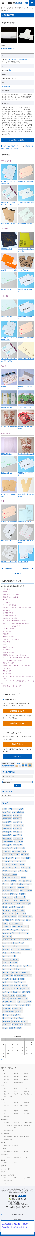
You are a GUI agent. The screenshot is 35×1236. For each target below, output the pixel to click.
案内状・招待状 (8, 647)
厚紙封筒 (22, 894)
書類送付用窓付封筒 (9, 615)
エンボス (17, 854)
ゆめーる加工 (16, 851)
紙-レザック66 (8, 975)
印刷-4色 (6, 884)
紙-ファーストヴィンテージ (12, 966)
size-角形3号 (7, 832)
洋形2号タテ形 (18, 1094)
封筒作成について (17, 723)
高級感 (19, 1028)
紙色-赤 (5, 998)
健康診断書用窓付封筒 (10, 618)
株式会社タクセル (17, 1214)
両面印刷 (6, 871)
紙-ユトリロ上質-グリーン (20, 972)
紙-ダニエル (15, 949)
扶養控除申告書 (8, 1130)
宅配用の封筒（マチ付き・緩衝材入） (15, 655)
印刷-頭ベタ (14, 894)
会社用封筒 (6, 589)
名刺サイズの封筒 (8, 636)
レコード (17, 868)
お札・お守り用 (19, 848)
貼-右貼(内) (19, 1018)
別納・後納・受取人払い (11, 594)
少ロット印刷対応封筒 (7, 1175)
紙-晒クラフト (8, 982)
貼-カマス (19, 1011)
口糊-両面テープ (24, 900)
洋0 (5, 1177)
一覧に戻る (17, 573)
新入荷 (3, 1172)
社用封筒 (27, 146)
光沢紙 (25, 871)
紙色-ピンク (17, 992)
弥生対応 (15, 910)
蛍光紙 (22, 1005)
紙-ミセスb (6, 972)
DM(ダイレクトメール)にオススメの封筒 (16, 657)
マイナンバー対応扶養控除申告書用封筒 (16, 623)
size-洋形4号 (7, 819)
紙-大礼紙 (13, 979)
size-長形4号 (7, 845)
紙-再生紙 (28, 975)
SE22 (6, 1163)
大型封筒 (6, 634)
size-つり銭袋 (18, 809)
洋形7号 (6, 1113)
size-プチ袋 (7, 812)
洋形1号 (16, 1102)
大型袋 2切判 (8, 1151)
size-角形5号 (17, 832)
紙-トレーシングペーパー (11, 953)
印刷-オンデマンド (25, 884)
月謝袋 (5, 591)
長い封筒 (15, 1025)
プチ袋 (25, 1157)
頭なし (5, 1028)
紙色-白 (4, 366)
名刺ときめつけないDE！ (11, 639)
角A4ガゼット (8, 1139)
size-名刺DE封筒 (18, 812)
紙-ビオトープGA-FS (10, 962)
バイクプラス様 (23, 270)
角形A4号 (16, 1076)
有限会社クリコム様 (24, 521)
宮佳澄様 (4, 386)
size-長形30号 (18, 845)
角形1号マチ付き (9, 1136)
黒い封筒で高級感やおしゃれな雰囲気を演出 (17, 607)
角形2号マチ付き (8, 1011)
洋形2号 (6, 1105)
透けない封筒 (7, 671)
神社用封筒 (6, 642)
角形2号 (26, 1073)
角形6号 (26, 1079)
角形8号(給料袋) (18, 1082)
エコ (24, 851)
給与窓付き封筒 (8, 613)
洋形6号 (26, 1110)
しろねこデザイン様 (24, 407)
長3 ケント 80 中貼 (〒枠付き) (19, 59)
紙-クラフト (7, 936)
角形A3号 (16, 1151)
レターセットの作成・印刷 (11, 626)
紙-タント (6, 949)
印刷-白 (22, 890)
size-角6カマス (18, 825)
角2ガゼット (27, 1136)
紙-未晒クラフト (19, 982)
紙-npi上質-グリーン (16, 923)
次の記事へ (26, 568)
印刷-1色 (20, 146)
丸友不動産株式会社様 (25, 223)
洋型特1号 (26, 1102)
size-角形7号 (17, 835)
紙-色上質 (17, 985)
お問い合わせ (17, 756)
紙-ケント (28, 939)
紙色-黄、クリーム (9, 1002)
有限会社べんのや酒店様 (9, 562)
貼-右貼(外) (6, 1021)
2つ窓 (5, 809)
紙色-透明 (13, 998)
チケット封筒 (25, 858)
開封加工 (27, 1025)
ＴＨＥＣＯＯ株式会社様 (9, 426)
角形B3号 (26, 1151)
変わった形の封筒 (8, 652)
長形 (16, 148)
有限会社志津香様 (6, 407)
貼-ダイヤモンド (8, 1018)
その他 (16, 1145)
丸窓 (19, 871)
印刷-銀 (5, 894)
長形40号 (7, 1094)
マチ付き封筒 (7, 631)
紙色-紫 (12, 995)
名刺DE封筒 (17, 1157)
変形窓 (5, 907)
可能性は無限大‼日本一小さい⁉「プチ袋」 (16, 665)
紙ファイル (14, 989)
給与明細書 (27, 1002)
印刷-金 (29, 890)
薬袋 (4, 644)
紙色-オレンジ (24, 989)
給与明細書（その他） (10, 1005)
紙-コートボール (8, 946)
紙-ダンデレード (26, 949)
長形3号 (26, 1088)
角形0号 (6, 1073)
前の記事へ (9, 568)
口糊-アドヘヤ (8, 897)
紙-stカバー (25, 930)
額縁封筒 (12, 1028)
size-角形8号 (7, 838)
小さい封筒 (4, 1154)
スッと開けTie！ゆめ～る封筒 (12, 660)
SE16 (15, 1163)
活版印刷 (6, 917)
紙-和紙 (5, 979)
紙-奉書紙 (21, 979)
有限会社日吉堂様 (6, 540)
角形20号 (7, 1076)
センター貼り (6, 86)
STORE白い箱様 (6, 249)
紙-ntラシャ (7, 926)
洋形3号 (26, 1105)
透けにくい (7, 1025)
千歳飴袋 (6, 881)
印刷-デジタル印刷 (9, 887)
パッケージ (14, 864)
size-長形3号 (11, 146)
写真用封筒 (6, 649)
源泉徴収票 (27, 1125)
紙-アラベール (23, 933)
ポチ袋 (5, 599)
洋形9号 (16, 1113)
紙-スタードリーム (22, 946)
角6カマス (26, 1113)
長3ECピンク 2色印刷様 (26, 181)
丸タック (14, 871)
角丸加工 (15, 1008)
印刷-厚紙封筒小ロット (11, 890)
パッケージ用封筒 (8, 628)
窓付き (28, 920)
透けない (24, 1021)
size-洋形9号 (7, 825)
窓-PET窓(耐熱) (8, 920)
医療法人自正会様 (6, 289)
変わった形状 (26, 904)
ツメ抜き (6, 861)
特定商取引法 (17, 1219)
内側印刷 (14, 874)
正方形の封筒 (7, 673)
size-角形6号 (7, 835)
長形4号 (6, 1091)
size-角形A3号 (18, 838)
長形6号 (16, 1091)
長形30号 (26, 1091)
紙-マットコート (8, 969)
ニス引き (6, 864)
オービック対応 (28, 1122)
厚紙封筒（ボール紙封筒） (11, 597)
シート (17, 858)
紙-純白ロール (8, 985)
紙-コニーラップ (18, 943)
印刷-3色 (28, 881)
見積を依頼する (17, 744)
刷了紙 (23, 877)
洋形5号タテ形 (8, 1096)
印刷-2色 (21, 881)
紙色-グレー (7, 992)
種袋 (30, 917)
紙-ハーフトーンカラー (11, 959)
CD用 (10, 809)
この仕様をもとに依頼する (17, 140)
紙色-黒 (19, 1002)
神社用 (3, 1142)
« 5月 (3, 1059)
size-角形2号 (17, 828)
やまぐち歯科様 (23, 562)
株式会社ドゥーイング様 (9, 270)
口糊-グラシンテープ (10, 900)
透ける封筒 (6, 668)
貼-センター (10, 148)
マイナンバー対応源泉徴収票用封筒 (14, 620)
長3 (10, 70)
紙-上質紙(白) (18, 975)
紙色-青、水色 (22, 998)
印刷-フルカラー (22, 887)
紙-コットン (7, 943)
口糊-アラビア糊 (19, 897)
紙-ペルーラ (27, 966)
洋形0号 (6, 1102)
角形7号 (6, 1082)
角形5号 (16, 1079)
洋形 (24, 913)
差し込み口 (7, 910)
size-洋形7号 (17, 822)
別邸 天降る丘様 (6, 454)
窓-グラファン (20, 920)
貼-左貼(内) (16, 1021)
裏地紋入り (7, 1008)
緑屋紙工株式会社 (20, 1208)
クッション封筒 (8, 858)
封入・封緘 (20, 907)
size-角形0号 (7, 828)
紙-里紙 (24, 985)
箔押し (5, 923)
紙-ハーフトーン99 (9, 956)
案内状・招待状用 (9, 913)
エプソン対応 (7, 854)
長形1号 (6, 1088)
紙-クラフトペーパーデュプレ (13, 939)
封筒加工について (17, 711)
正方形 (19, 913)
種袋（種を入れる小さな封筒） (13, 686)
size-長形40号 (8, 848)
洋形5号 (16, 1110)
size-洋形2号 (17, 815)
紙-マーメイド (20, 969)
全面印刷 (6, 874)
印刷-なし (13, 884)
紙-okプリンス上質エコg (11, 930)
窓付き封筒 (6, 610)
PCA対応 (6, 1122)
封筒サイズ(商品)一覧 (9, 1068)
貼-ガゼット (7, 1015)
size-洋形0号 (7, 815)
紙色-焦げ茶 (26, 992)
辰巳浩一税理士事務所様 (26, 359)
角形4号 (6, 1079)
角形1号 (16, 1073)
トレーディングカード (18, 861)
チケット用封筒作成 (9, 605)
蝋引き (28, 1005)
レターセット (25, 868)
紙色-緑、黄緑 (21, 995)
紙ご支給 (6, 989)
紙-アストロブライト (10, 933)
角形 (21, 1008)
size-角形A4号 (8, 841)
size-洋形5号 (17, 819)
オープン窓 (25, 854)
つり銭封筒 (6, 602)
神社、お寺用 (22, 917)
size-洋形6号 (7, 822)
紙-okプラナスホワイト (20, 926)
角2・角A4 (27, 1177)
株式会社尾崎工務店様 (8, 223)
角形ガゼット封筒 (8, 663)
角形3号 (26, 1076)
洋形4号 (6, 1110)
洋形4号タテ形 (28, 1094)
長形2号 (16, 1088)
